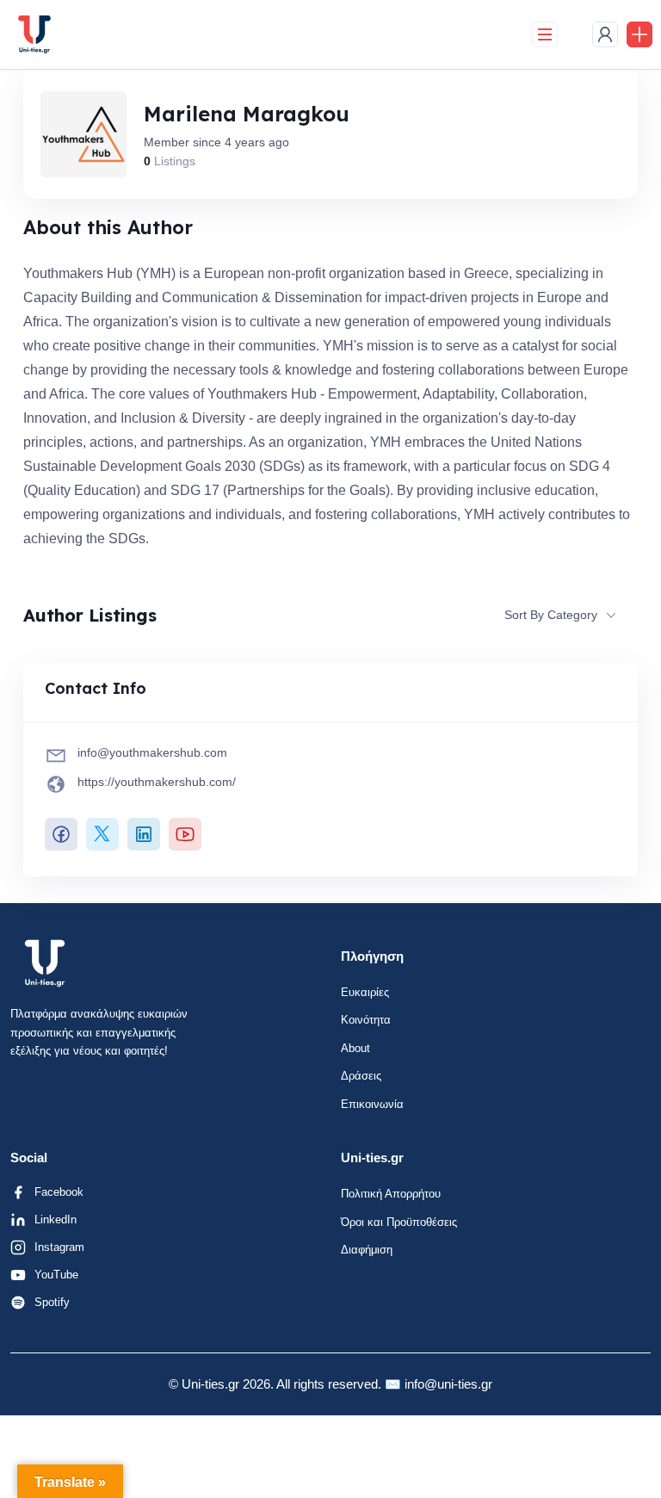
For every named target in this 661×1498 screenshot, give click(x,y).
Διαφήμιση (366, 1249)
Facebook (58, 1191)
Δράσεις (361, 1075)
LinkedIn (55, 1219)
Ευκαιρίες (365, 992)
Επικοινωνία (372, 1104)
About (355, 1048)
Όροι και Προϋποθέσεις (399, 1222)
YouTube (56, 1274)
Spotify (52, 1302)
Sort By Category (550, 615)
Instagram (59, 1247)
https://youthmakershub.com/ (156, 782)
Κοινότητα (366, 1019)
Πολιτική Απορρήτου (391, 1193)
